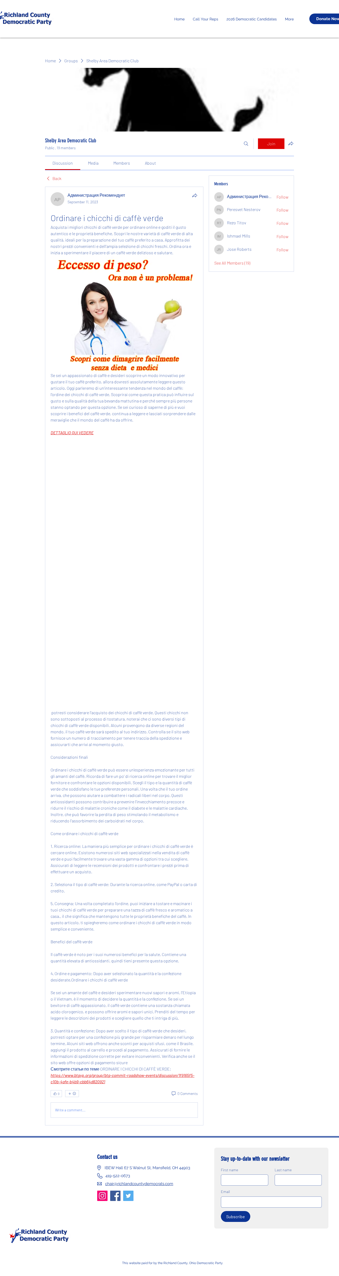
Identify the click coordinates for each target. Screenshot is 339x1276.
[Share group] (291, 143)
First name (229, 1170)
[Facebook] (115, 1196)
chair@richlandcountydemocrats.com (139, 1183)
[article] (124, 656)
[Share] (194, 195)
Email (225, 1191)
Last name (283, 1170)
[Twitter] (128, 1196)
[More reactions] (72, 1093)
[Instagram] (102, 1196)
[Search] (246, 143)
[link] (62, 162)
